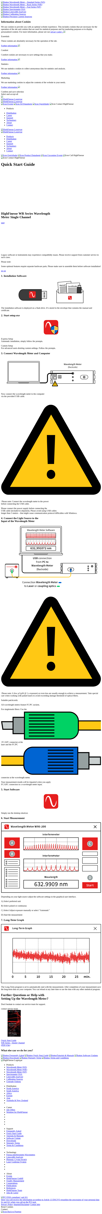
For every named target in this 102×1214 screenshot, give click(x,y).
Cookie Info (35, 1204)
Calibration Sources (14, 1079)
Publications (11, 1185)
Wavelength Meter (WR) (16, 1069)
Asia (8, 1098)
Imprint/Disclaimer (21, 1204)
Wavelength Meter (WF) (16, 1072)
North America (12, 1088)
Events (9, 1176)
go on (3, 271)
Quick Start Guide (14, 1133)
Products (10, 136)
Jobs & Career (12, 1193)
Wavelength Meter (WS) (16, 1067)
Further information (9, 46)
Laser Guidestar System (16, 1162)
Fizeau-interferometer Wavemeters (20, 1155)
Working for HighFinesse (17, 1112)
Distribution (11, 113)
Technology (11, 120)
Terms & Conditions (14, 1145)
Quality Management (15, 1181)
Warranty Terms (13, 1143)
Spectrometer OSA (14, 1074)
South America (12, 1091)
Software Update (13, 1138)
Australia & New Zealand (17, 1100)
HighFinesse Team (14, 1190)
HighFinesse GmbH (14, 1178)
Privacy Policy (7, 1204)
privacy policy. (56, 32)
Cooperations (12, 1183)
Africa (9, 1093)
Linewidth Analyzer (14, 1077)
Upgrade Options (13, 1081)
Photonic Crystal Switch (16, 1159)
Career (9, 115)
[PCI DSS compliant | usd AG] (14, 1197)
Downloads (11, 1140)
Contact (9, 125)
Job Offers (10, 1110)
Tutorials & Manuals (15, 1136)
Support (9, 118)
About (9, 122)
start (3, 223)
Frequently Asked (13, 1131)
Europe (9, 1096)
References (11, 1188)
